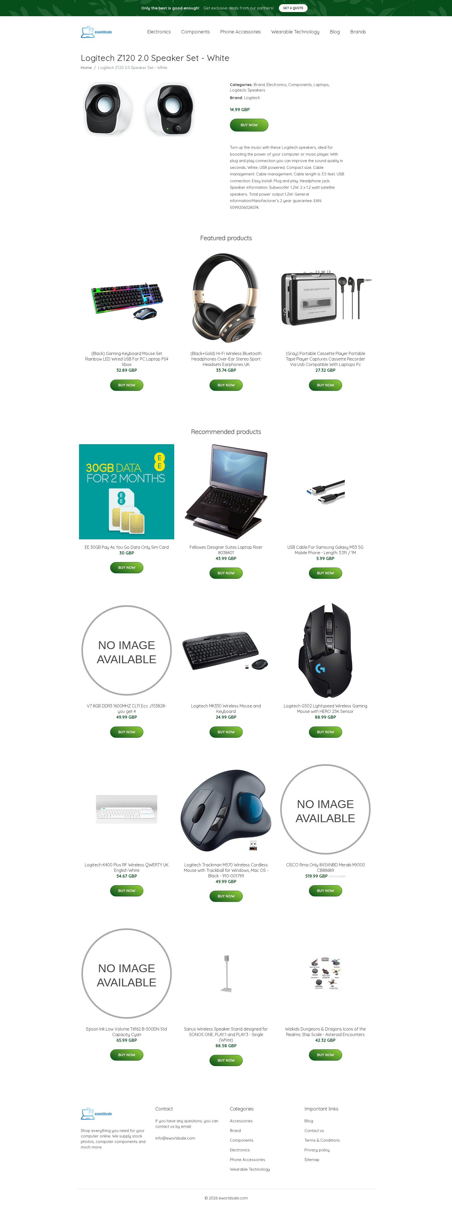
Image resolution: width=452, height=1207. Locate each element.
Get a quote (293, 8)
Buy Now (249, 125)
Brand (259, 84)
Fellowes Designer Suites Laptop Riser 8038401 (226, 550)
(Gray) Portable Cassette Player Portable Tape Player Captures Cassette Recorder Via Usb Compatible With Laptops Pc (325, 359)
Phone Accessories (247, 1159)
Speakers (256, 90)
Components (195, 32)
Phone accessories (240, 32)
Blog (335, 32)
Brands (358, 32)
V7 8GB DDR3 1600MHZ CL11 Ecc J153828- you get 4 (126, 708)
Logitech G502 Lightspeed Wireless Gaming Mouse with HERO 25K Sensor (325, 708)
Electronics (159, 32)
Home (86, 67)
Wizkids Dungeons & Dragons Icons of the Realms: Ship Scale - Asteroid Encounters (325, 1031)
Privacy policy (317, 1149)
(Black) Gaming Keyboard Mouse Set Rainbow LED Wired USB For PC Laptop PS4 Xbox (126, 359)
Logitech (238, 90)
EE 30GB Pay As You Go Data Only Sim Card (127, 547)
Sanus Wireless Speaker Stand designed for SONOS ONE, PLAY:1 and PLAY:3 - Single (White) (226, 1034)
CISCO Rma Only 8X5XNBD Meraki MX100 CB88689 (325, 867)
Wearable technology (295, 32)
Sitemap (311, 1159)
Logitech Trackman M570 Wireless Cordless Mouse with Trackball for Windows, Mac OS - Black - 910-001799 (226, 870)
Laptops (321, 84)
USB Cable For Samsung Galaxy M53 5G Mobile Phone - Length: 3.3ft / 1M (325, 550)
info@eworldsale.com (175, 1138)
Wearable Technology (250, 1169)
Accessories (241, 1120)
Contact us (314, 1130)
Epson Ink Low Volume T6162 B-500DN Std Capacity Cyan (126, 1031)
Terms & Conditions (322, 1140)
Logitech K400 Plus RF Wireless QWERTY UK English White (126, 867)
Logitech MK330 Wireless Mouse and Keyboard (226, 708)
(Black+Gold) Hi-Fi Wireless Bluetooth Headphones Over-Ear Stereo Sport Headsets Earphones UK (226, 359)
